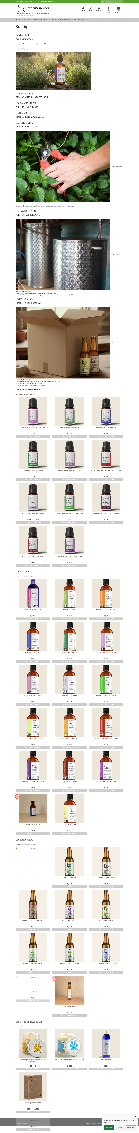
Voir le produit (69, 887)
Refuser (120, 1127)
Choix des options (33, 522)
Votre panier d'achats (50, 1)
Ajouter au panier (33, 437)
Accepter (109, 1127)
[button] (135, 1117)
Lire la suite (32, 833)
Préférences (131, 1127)
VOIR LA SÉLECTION (22, 49)
